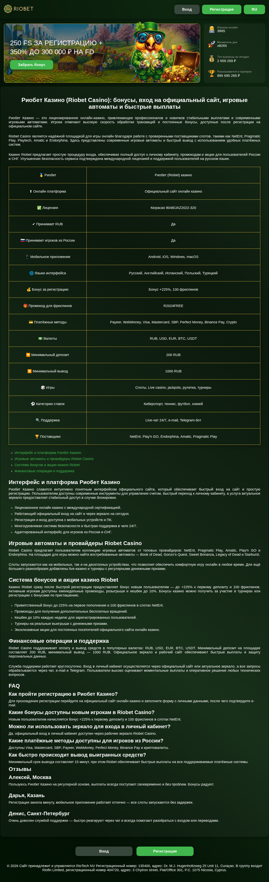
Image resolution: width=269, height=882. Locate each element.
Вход (187, 9)
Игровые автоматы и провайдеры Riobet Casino (54, 459)
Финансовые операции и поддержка (44, 471)
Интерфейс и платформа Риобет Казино (48, 453)
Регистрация (222, 9)
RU (254, 9)
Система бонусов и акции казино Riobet (47, 465)
